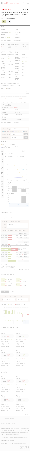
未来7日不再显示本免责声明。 (9, 18)
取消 (9, 21)
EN (27, 9)
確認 (4, 21)
